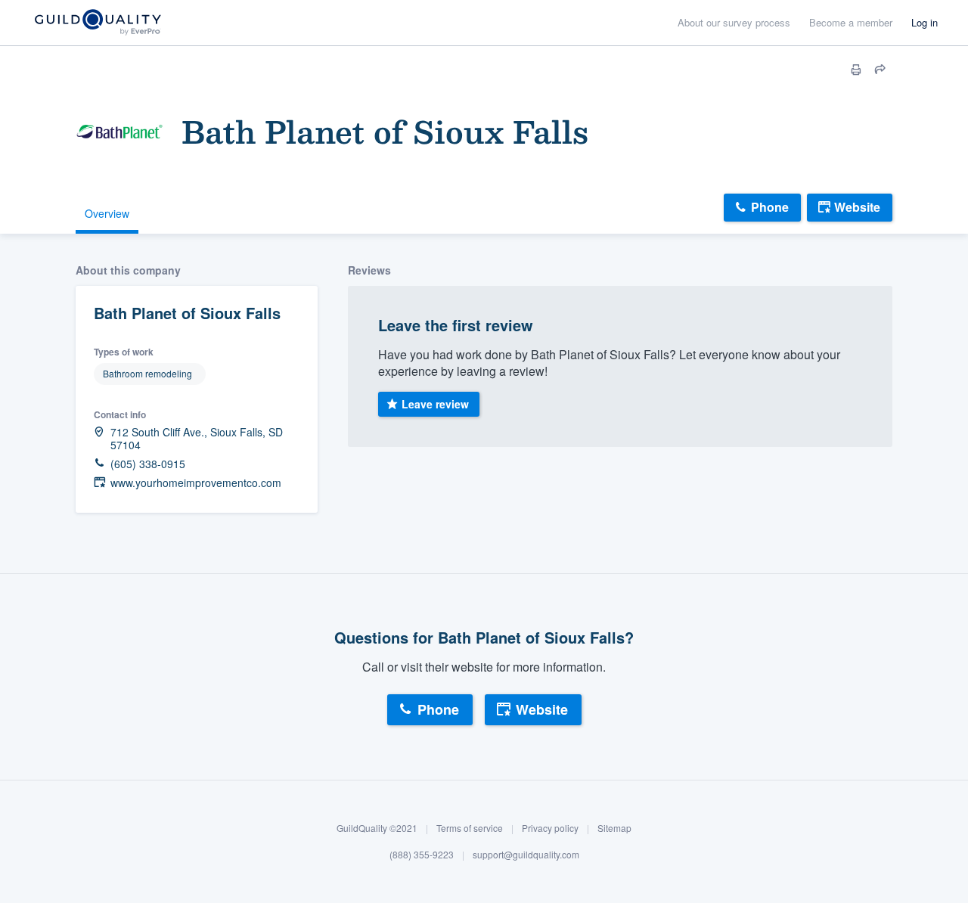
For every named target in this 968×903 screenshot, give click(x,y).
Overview (107, 213)
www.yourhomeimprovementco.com (195, 482)
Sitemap (614, 827)
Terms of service (469, 827)
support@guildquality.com (526, 855)
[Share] (880, 69)
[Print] (856, 69)
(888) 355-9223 (421, 855)
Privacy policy (550, 827)
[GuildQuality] (97, 23)
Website (857, 207)
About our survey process (734, 22)
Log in (924, 22)
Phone (770, 207)
